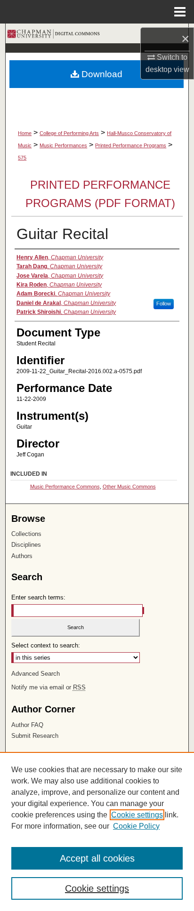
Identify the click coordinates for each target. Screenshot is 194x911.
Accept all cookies (97, 858)
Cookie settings (137, 815)
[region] (97, 831)
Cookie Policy (136, 826)
